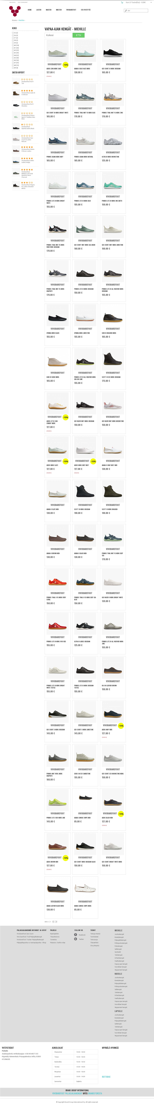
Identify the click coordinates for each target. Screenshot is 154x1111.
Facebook (82, 935)
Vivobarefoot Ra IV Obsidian (27, 105)
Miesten (58, 9)
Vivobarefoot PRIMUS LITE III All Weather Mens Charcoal (27, 174)
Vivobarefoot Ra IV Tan (27, 82)
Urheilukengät (119, 958)
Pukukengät (119, 946)
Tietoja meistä (95, 933)
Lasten (38, 9)
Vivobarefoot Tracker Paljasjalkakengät (30, 939)
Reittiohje (106, 1076)
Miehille (118, 930)
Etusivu (14, 20)
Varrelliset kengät (121, 967)
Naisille (118, 973)
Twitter (81, 939)
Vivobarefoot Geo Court (25, 933)
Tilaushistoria (54, 937)
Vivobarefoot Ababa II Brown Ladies (28, 150)
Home (30, 9)
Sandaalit (118, 952)
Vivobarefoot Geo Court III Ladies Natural (27, 139)
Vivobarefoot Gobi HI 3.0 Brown (28, 93)
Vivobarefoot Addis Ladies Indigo (28, 161)
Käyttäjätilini (54, 933)
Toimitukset (94, 937)
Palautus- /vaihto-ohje (57, 942)
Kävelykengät (119, 937)
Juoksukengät (119, 934)
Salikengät (118, 949)
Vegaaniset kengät (121, 970)
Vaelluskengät (119, 961)
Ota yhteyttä (94, 945)
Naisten (48, 9)
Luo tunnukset (23, 2)
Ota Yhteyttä (85, 9)
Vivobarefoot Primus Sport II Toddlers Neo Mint (28, 117)
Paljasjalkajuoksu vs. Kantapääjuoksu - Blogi (31, 942)
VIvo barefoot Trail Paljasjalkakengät (29, 937)
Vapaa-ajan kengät (121, 964)
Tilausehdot (94, 942)
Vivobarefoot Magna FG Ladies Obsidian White (28, 186)
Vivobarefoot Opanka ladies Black (28, 127)
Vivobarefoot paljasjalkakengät (67, 1093)
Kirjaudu (13, 2)
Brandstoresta (95, 1093)
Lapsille (118, 1011)
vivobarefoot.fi (16, 11)
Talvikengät (118, 955)
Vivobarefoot (71, 9)
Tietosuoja (94, 939)
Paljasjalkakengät (120, 940)
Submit (125, 10)
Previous (53, 922)
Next (56, 922)
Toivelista (53, 939)
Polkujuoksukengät (121, 943)
